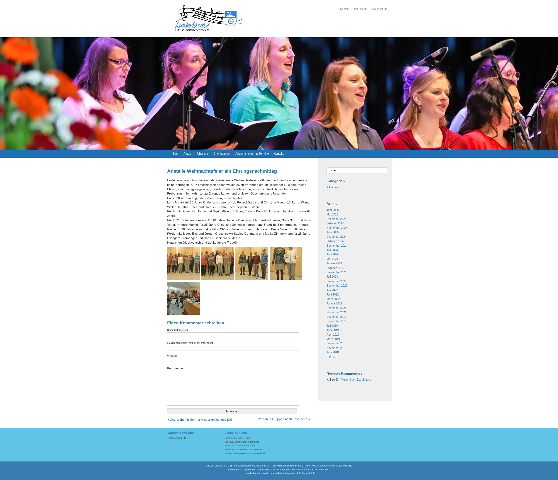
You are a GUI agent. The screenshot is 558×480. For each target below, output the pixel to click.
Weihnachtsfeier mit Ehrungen (240, 445)
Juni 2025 (333, 232)
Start (175, 153)
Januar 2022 (334, 303)
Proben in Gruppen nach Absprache (282, 419)
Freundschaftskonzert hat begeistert (244, 449)
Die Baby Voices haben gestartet (242, 442)
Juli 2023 (332, 276)
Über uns (203, 153)
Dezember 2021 (336, 307)
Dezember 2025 (336, 218)
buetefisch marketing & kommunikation (264, 473)
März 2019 (333, 339)
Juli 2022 (332, 290)
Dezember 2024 (336, 236)
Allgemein (333, 187)
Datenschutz (379, 9)
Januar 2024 (334, 263)
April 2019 (333, 334)
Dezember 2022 (336, 281)
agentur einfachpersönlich (301, 473)
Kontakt (344, 9)
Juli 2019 (332, 325)
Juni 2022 (333, 294)
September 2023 (337, 272)
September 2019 (337, 321)
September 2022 (337, 285)
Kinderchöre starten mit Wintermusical (245, 453)
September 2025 (337, 227)
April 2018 (333, 357)
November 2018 (336, 348)
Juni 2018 (333, 352)
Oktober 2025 (335, 223)
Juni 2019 (333, 330)
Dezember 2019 (336, 316)
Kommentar (175, 368)
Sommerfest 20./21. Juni (237, 438)
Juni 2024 (333, 254)
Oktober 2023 (335, 268)
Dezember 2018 (336, 343)
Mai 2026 (332, 214)
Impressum (360, 9)
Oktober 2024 (335, 241)
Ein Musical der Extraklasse (353, 379)
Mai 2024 (332, 259)
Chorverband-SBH (177, 438)
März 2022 (333, 299)
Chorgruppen (222, 153)
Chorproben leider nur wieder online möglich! (201, 419)
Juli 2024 (332, 250)
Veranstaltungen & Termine (252, 153)
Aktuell (188, 153)
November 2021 (336, 312)
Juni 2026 (333, 210)
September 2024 (337, 245)
